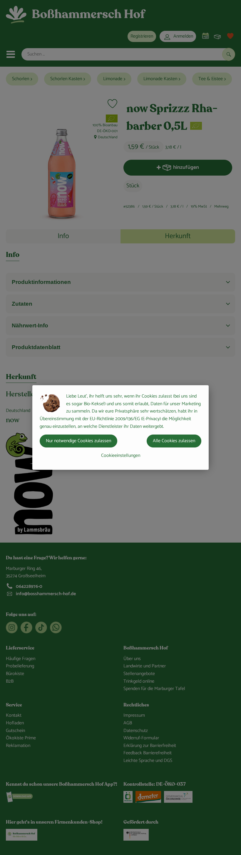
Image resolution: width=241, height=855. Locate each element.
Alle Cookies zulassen (174, 441)
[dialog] (120, 427)
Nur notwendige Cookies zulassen (78, 441)
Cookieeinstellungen (120, 456)
